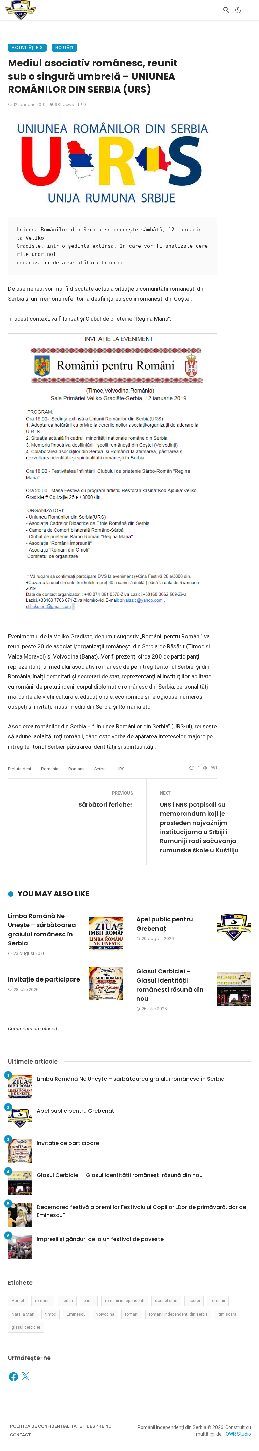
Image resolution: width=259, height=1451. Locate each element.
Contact (20, 1434)
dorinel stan (166, 1300)
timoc (50, 1314)
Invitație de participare (44, 979)
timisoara (227, 1314)
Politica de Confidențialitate (46, 1426)
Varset (18, 1300)
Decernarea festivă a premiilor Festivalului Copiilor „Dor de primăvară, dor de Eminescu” (141, 1211)
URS (120, 768)
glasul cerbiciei (26, 1327)
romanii (76, 768)
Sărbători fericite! (105, 804)
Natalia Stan (23, 1314)
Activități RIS (27, 47)
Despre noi (100, 1426)
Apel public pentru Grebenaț (164, 924)
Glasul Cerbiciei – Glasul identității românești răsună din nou (170, 985)
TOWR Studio (237, 1434)
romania (49, 768)
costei (194, 1300)
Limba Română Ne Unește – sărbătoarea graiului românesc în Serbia (42, 929)
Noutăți (64, 47)
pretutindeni (19, 768)
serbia (100, 768)
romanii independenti (124, 1300)
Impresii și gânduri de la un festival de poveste (100, 1239)
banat (89, 1300)
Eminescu (76, 1314)
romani (131, 1314)
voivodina (105, 1314)
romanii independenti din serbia (178, 1314)
